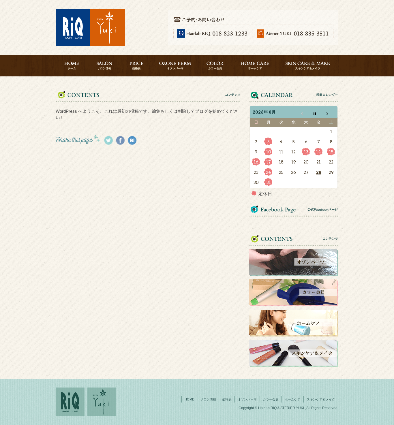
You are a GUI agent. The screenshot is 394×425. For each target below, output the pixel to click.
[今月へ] (318, 112)
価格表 (136, 65)
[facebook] (120, 140)
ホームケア (255, 65)
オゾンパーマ (175, 65)
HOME (72, 65)
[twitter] (108, 140)
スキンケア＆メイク (308, 65)
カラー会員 (215, 65)
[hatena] (132, 140)
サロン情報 (104, 65)
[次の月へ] (331, 112)
